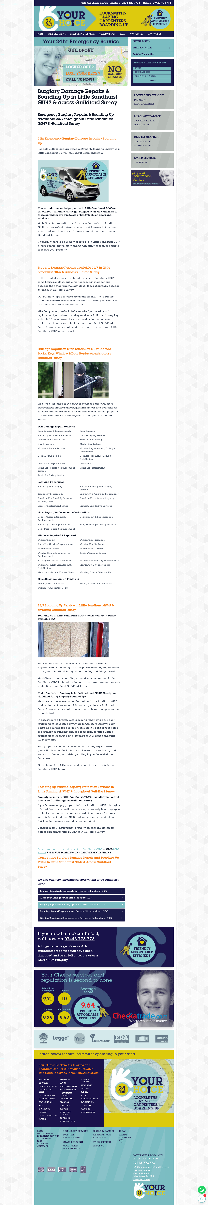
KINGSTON (65, 1080)
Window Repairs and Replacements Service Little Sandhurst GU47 (81, 918)
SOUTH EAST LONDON (65, 1114)
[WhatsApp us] (202, 1190)
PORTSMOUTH (66, 1099)
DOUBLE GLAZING (71, 1148)
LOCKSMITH (69, 1135)
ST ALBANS (86, 1089)
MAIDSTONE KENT (68, 1086)
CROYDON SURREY (47, 1095)
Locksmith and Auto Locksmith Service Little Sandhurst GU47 (81, 891)
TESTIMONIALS (107, 34)
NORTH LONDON (68, 1090)
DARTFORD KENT (47, 1099)
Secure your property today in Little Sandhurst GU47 (70, 849)
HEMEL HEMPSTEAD (48, 1116)
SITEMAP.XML (125, 1137)
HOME (40, 34)
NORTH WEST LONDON (66, 1094)
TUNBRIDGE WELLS (89, 1099)
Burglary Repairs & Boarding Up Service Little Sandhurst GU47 (81, 905)
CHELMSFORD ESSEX (45, 1091)
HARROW (43, 1112)
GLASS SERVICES (70, 1146)
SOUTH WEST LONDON (87, 1081)
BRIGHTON (44, 1080)
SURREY (84, 1092)
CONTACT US (154, 34)
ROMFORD (65, 1106)
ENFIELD (43, 1106)
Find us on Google (141, 1180)
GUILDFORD (44, 1109)
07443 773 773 (162, 3)
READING (64, 1102)
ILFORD (42, 1119)
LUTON (63, 1083)
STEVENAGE (86, 1085)
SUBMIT (152, 81)
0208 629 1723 (131, 3)
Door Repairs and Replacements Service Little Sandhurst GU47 (81, 912)
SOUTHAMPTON (67, 1121)
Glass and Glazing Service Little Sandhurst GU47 (81, 898)
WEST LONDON (88, 1112)
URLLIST (122, 1143)
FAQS (123, 34)
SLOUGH (64, 1109)
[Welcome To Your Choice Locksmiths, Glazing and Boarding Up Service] (151, 1190)
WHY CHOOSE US (57, 34)
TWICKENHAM (87, 1102)
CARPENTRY (98, 1146)
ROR (121, 1140)
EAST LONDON (45, 1102)
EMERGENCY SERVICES (82, 34)
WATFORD (85, 1109)
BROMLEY (43, 1083)
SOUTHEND (65, 1118)
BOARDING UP (99, 1137)
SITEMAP (123, 1135)
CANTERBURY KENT (48, 1086)
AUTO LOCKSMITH (71, 1137)
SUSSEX (84, 1095)
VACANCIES (136, 34)
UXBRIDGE (86, 1106)
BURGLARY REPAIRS (102, 1135)
